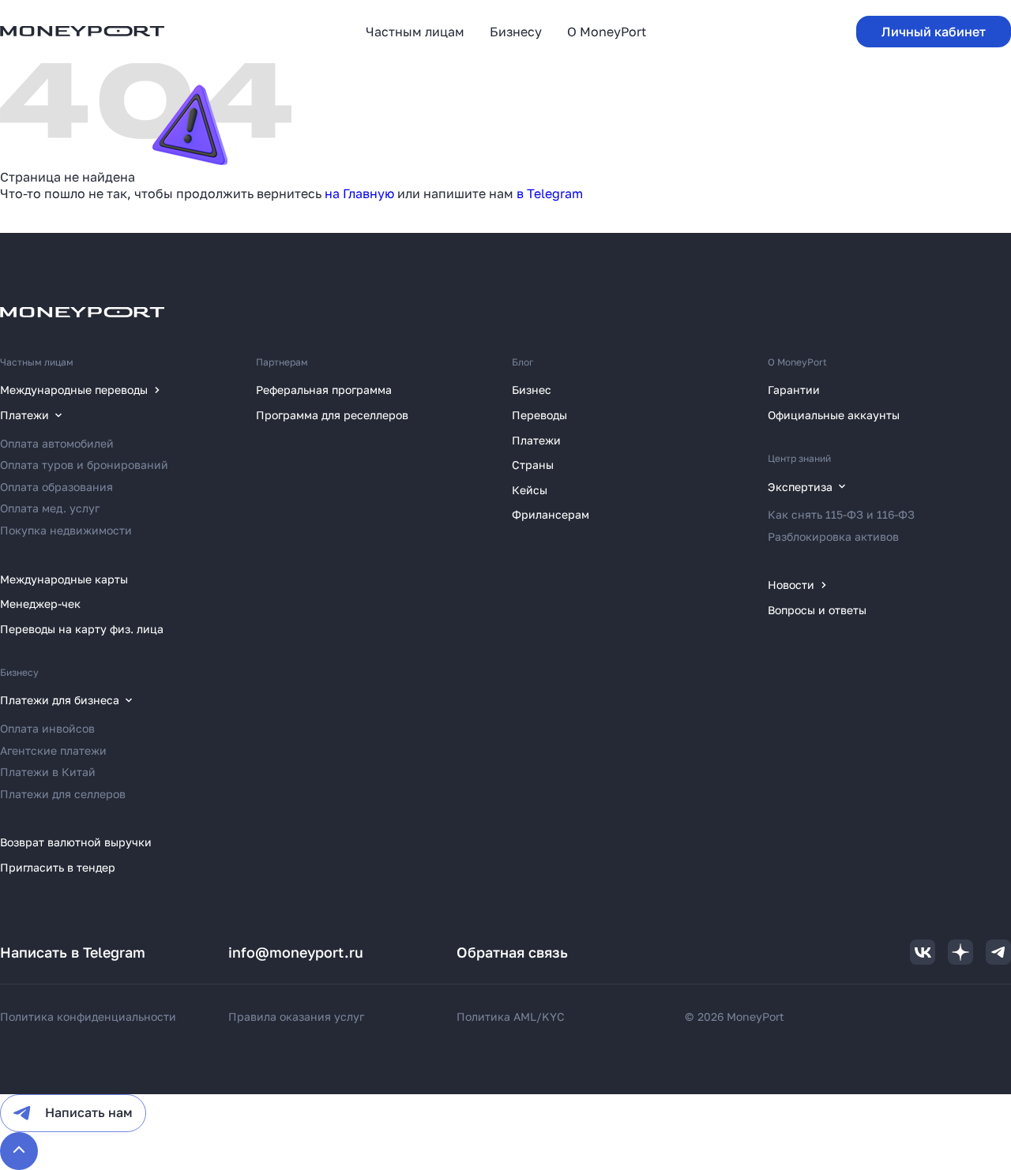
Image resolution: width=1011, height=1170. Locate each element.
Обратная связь (512, 952)
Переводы (539, 415)
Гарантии (794, 389)
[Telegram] (998, 952)
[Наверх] (19, 1151)
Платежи (536, 440)
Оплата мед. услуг (50, 508)
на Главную (359, 193)
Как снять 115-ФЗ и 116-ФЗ (841, 514)
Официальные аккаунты (834, 415)
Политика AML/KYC (511, 1016)
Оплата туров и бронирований (84, 464)
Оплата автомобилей (57, 443)
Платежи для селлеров (63, 794)
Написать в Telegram (72, 952)
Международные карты (64, 579)
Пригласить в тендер (57, 867)
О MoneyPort (797, 362)
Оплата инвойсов (47, 728)
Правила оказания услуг (296, 1016)
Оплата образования (56, 486)
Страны (533, 464)
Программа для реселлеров (332, 415)
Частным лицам (36, 362)
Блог (523, 362)
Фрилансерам (550, 514)
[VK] (922, 952)
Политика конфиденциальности (88, 1016)
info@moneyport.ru (295, 952)
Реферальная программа (324, 389)
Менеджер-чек (40, 603)
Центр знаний (799, 458)
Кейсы (529, 490)
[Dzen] (960, 952)
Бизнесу (19, 672)
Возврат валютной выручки (76, 842)
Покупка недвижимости (66, 530)
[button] (933, 32)
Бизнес (531, 389)
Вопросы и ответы (817, 610)
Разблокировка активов (833, 536)
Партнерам (282, 362)
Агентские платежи (53, 750)
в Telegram (550, 193)
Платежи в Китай (48, 771)
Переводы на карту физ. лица (81, 629)
